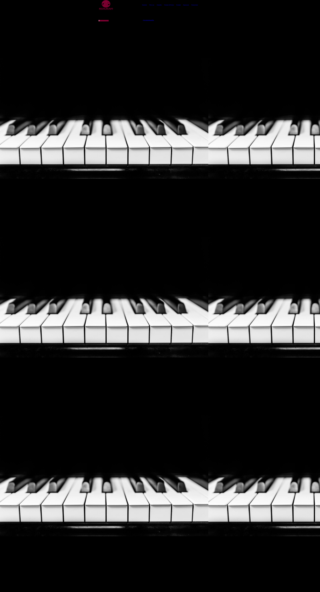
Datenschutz (194, 5)
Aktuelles (159, 5)
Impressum (186, 5)
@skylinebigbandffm (148, 20)
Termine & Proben (169, 5)
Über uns (151, 5)
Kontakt (178, 5)
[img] (106, 5)
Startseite (144, 5)
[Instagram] (99, 20)
